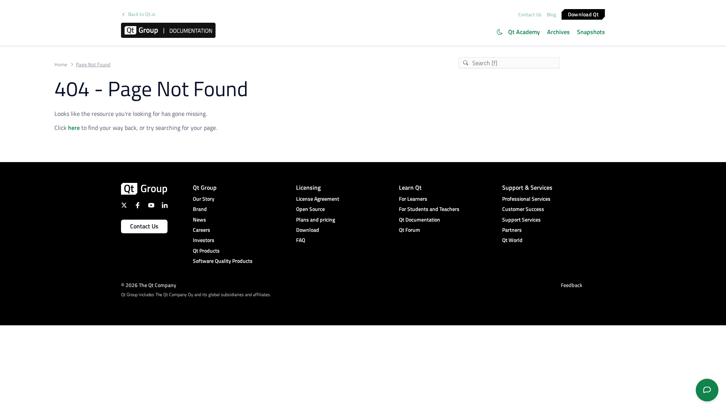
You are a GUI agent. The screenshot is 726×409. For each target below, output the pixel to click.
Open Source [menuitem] (310, 209)
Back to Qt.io (141, 14)
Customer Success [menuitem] (523, 209)
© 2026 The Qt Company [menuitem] (148, 285)
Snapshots (591, 31)
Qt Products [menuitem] (206, 250)
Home (60, 64)
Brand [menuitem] (200, 209)
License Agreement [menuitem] (317, 199)
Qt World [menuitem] (512, 240)
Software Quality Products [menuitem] (223, 261)
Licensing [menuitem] (308, 187)
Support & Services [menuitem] (527, 187)
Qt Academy (524, 31)
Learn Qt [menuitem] (410, 187)
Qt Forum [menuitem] (409, 230)
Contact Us (529, 14)
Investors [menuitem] (203, 240)
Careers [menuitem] (201, 230)
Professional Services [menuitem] (526, 199)
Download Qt (583, 14)
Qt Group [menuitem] (205, 187)
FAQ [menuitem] (300, 240)
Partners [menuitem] (512, 230)
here (74, 127)
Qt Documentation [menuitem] (419, 219)
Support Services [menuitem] (521, 219)
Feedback (571, 285)
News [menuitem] (199, 219)
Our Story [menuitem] (203, 199)
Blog (551, 14)
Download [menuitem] (307, 230)
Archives (558, 31)
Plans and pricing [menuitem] (315, 219)
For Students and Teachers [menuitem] (429, 209)
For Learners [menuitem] (413, 199)
